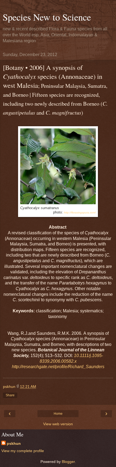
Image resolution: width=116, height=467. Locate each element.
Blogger (68, 461)
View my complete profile (22, 451)
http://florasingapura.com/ (80, 212)
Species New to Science (47, 17)
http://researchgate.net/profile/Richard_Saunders (58, 366)
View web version (58, 424)
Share (10, 395)
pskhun (14, 443)
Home (58, 414)
